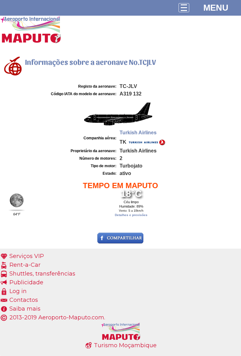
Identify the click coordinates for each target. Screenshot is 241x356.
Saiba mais (24, 308)
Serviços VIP (26, 256)
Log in (18, 291)
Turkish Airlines (138, 132)
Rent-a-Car (24, 264)
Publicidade (26, 282)
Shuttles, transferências (42, 273)
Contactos (23, 300)
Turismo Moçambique (125, 345)
